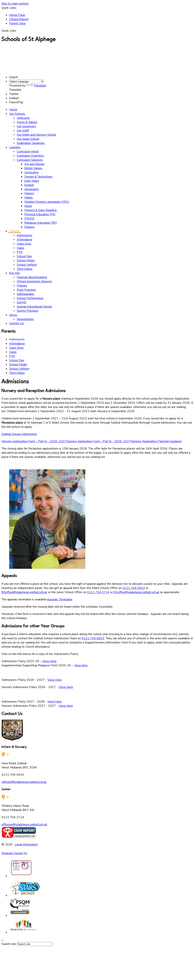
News (13, 315)
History (29, 193)
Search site (9, 944)
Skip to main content (15, 4)
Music (28, 206)
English (29, 185)
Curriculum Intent (28, 151)
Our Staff (23, 130)
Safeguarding (25, 294)
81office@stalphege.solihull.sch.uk (136, 592)
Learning (14, 147)
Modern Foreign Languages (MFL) (46, 202)
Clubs (20, 248)
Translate (40, 85)
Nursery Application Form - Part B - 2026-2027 (98, 441)
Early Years (31, 181)
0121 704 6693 (93, 638)
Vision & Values (27, 122)
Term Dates (24, 269)
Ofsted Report (19, 19)
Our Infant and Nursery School (36, 135)
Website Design (12, 853)
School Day (24, 256)
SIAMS (21, 302)
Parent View (17, 23)
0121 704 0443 (133, 588)
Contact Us (16, 323)
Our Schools (17, 114)
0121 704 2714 (98, 592)
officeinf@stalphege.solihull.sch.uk (24, 782)
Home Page (17, 15)
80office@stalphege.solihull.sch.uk (24, 592)
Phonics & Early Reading (40, 210)
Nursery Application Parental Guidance (156, 441)
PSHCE (29, 218)
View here (81, 665)
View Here (49, 661)
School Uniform (27, 265)
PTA (20, 252)
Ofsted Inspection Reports (34, 281)
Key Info (14, 273)
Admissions (24, 235)
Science (29, 227)
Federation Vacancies (31, 143)
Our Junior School (28, 139)
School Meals (26, 260)
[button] (17, 30)
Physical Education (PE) (40, 214)
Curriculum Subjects (30, 160)
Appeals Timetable (59, 599)
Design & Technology (38, 177)
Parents (14, 231)
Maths (28, 197)
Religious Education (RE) (40, 223)
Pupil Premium (26, 290)
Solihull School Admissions (19, 434)
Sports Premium (27, 311)
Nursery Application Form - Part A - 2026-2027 (34, 441)
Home (13, 109)
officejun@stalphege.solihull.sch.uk (24, 824)
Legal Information (26, 844)
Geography (31, 189)
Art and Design (34, 164)
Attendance (24, 239)
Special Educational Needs (34, 306)
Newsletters (25, 319)
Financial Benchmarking (32, 277)
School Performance (30, 298)
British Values (33, 168)
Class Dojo (24, 244)
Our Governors (26, 126)
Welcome (23, 118)
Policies (22, 286)
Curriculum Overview (30, 156)
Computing (31, 172)
